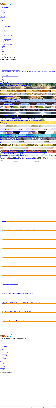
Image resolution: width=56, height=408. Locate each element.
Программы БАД (4, 46)
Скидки (3, 48)
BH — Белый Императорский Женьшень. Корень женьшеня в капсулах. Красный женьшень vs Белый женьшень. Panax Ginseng (20, 120)
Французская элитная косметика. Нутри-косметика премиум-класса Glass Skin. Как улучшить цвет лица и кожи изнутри (19, 161)
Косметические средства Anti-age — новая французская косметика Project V (12, 139)
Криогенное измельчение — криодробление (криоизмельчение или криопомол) (13, 155)
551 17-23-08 (2, 11)
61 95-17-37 (2, 15)
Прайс (2, 47)
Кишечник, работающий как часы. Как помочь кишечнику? (9, 117)
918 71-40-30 (2, 17)
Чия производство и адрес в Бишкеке (8, 284)
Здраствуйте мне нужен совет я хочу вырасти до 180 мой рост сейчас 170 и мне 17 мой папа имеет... (16, 293)
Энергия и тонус (4, 357)
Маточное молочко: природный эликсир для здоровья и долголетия (11, 91)
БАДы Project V (4, 351)
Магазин (3, 23)
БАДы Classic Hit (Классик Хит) (6, 352)
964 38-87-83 (2, 14)
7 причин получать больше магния (5, 107)
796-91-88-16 (2, 363)
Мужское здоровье (4, 353)
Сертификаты (3, 49)
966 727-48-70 (2, 10)
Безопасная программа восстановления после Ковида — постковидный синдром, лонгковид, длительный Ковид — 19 (19, 136)
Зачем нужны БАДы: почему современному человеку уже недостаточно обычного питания (14, 85)
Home (1, 57)
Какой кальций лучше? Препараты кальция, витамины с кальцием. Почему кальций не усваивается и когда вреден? (18, 126)
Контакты (3, 51)
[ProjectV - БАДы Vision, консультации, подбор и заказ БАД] (6, 5)
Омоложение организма (5, 356)
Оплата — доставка (4, 348)
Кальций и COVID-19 (3, 123)
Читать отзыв (47, 229)
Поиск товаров (2, 56)
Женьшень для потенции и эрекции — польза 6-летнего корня (10, 88)
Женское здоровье (4, 354)
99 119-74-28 (2, 16)
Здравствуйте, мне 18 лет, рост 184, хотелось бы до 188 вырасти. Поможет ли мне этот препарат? (17, 329)
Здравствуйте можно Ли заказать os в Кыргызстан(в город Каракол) (13, 238)
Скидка (3, 343)
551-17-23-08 (2, 362)
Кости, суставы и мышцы (5, 355)
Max (2, 371)
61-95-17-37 (2, 366)
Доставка (3, 50)
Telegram (3, 19)
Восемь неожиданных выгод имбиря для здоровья (8, 104)
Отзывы (3, 344)
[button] (3, 79)
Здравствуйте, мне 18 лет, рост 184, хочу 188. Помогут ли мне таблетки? (13, 320)
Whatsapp (3, 369)
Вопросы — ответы (4, 346)
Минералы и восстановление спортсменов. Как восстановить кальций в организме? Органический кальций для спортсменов (20, 133)
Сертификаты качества (5, 347)
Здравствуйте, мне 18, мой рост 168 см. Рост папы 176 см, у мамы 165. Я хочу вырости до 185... (15, 311)
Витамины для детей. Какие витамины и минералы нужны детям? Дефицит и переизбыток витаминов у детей (17, 158)
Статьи (2, 345)
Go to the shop (3, 8)
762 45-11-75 (2, 13)
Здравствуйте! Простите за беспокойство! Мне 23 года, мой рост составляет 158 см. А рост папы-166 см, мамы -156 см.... (20, 302)
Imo (2, 20)
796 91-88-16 (2, 12)
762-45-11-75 (2, 364)
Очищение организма (5, 358)
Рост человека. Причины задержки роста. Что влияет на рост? (10, 101)
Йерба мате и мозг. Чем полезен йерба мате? (7, 98)
